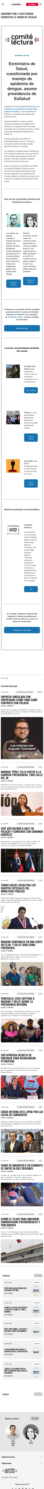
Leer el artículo (31, 437)
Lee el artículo (31, 390)
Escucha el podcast (13, 283)
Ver (31, 589)
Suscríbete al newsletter (22, 630)
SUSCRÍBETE (32, 4)
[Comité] (16, 4)
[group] (13, 1435)
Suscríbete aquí (22, 328)
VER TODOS (38, 1275)
